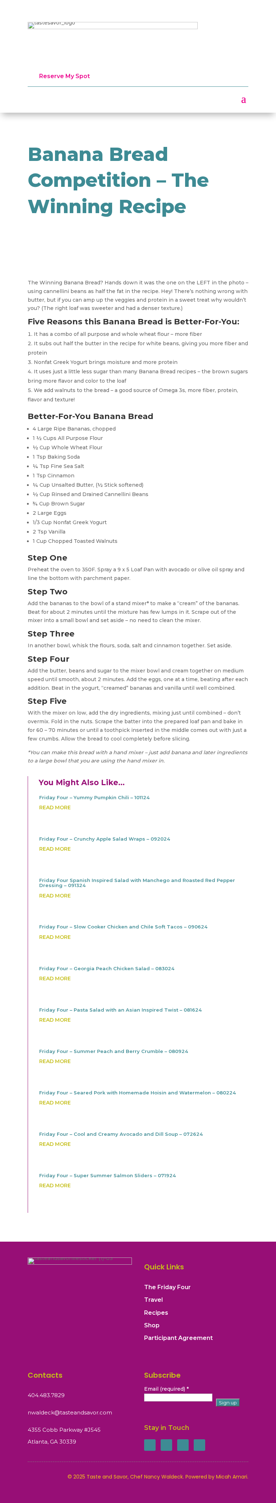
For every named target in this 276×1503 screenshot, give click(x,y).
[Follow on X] (166, 1445)
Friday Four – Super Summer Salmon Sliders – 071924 (107, 1175)
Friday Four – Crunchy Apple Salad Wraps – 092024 (104, 839)
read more (55, 807)
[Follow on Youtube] (199, 1445)
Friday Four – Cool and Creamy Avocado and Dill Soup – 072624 (121, 1134)
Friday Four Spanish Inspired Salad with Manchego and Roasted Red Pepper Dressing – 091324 (137, 882)
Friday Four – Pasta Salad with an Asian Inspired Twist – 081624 (120, 1010)
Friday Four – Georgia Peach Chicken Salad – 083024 (106, 968)
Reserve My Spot (64, 76)
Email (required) (166, 1389)
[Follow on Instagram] (183, 1445)
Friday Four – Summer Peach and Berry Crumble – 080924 (113, 1051)
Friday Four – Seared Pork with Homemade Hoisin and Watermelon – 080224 (137, 1092)
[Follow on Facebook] (150, 1445)
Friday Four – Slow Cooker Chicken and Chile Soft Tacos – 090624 (123, 927)
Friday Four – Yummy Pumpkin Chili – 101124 (94, 797)
